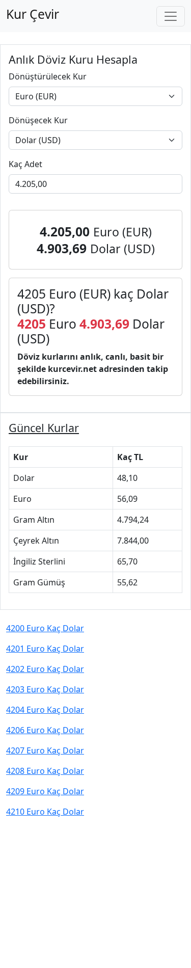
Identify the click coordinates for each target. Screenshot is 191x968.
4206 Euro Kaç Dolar (45, 730)
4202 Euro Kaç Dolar (45, 669)
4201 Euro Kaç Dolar (45, 648)
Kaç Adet (25, 164)
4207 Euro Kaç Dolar (45, 750)
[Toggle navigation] (170, 16)
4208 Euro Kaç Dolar (45, 770)
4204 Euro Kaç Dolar (45, 709)
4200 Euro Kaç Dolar (45, 628)
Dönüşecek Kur (38, 120)
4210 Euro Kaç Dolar (45, 811)
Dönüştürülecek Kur (48, 76)
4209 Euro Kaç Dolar (45, 791)
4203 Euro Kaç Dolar (45, 689)
